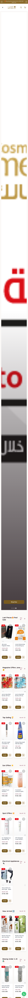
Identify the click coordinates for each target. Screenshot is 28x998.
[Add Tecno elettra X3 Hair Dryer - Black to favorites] (10, 869)
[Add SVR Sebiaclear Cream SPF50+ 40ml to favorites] (23, 819)
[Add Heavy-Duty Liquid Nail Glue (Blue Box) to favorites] (23, 723)
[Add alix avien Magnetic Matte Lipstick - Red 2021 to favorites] (10, 625)
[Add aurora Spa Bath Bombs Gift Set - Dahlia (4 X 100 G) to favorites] (10, 675)
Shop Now (14, 602)
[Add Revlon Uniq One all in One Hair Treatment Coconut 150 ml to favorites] (10, 916)
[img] (7, 632)
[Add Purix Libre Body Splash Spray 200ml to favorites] (23, 966)
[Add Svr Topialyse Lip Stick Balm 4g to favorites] (10, 819)
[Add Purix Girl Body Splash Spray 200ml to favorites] (10, 966)
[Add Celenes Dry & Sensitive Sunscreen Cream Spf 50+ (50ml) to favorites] (10, 771)
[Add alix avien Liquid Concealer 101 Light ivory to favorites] (10, 723)
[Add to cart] (10, 657)
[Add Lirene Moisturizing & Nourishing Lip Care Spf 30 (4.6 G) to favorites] (23, 625)
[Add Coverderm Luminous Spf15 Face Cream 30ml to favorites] (23, 771)
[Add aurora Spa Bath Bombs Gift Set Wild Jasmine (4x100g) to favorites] (23, 675)
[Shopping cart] (24, 994)
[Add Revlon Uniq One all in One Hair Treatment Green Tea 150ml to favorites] (23, 916)
